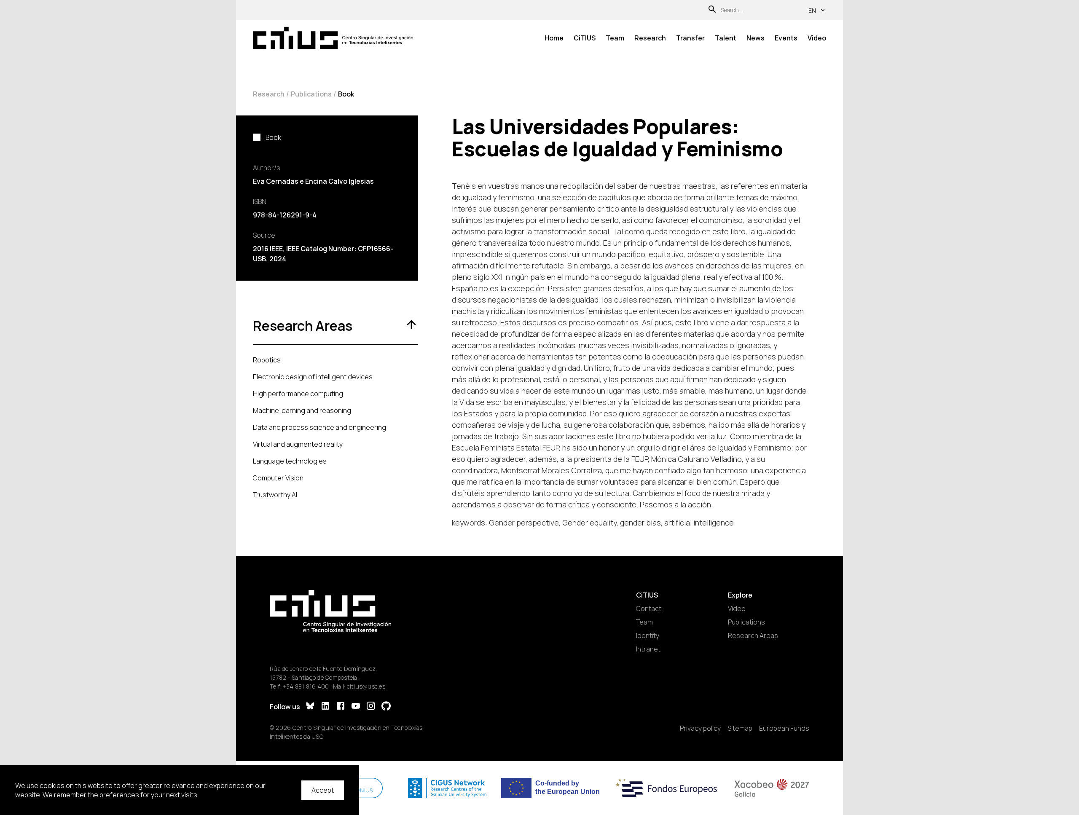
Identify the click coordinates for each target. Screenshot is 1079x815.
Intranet (648, 649)
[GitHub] (386, 707)
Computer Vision (278, 478)
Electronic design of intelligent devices (313, 376)
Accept (322, 790)
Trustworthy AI (275, 494)
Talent (725, 38)
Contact (648, 608)
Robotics (267, 360)
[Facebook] (341, 707)
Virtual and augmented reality (298, 444)
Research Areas (753, 635)
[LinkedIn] (325, 707)
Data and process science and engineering (319, 427)
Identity (647, 635)
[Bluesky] (310, 707)
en (812, 10)
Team (615, 38)
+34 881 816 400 (305, 686)
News (755, 38)
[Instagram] (371, 707)
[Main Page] (333, 38)
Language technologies (290, 461)
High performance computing (298, 393)
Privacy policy (700, 728)
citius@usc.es (366, 686)
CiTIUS (585, 38)
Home (554, 38)
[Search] (712, 10)
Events (786, 38)
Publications (311, 94)
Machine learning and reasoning (302, 410)
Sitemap (739, 728)
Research (650, 38)
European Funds (784, 728)
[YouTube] (356, 707)
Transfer (690, 38)
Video (817, 38)
